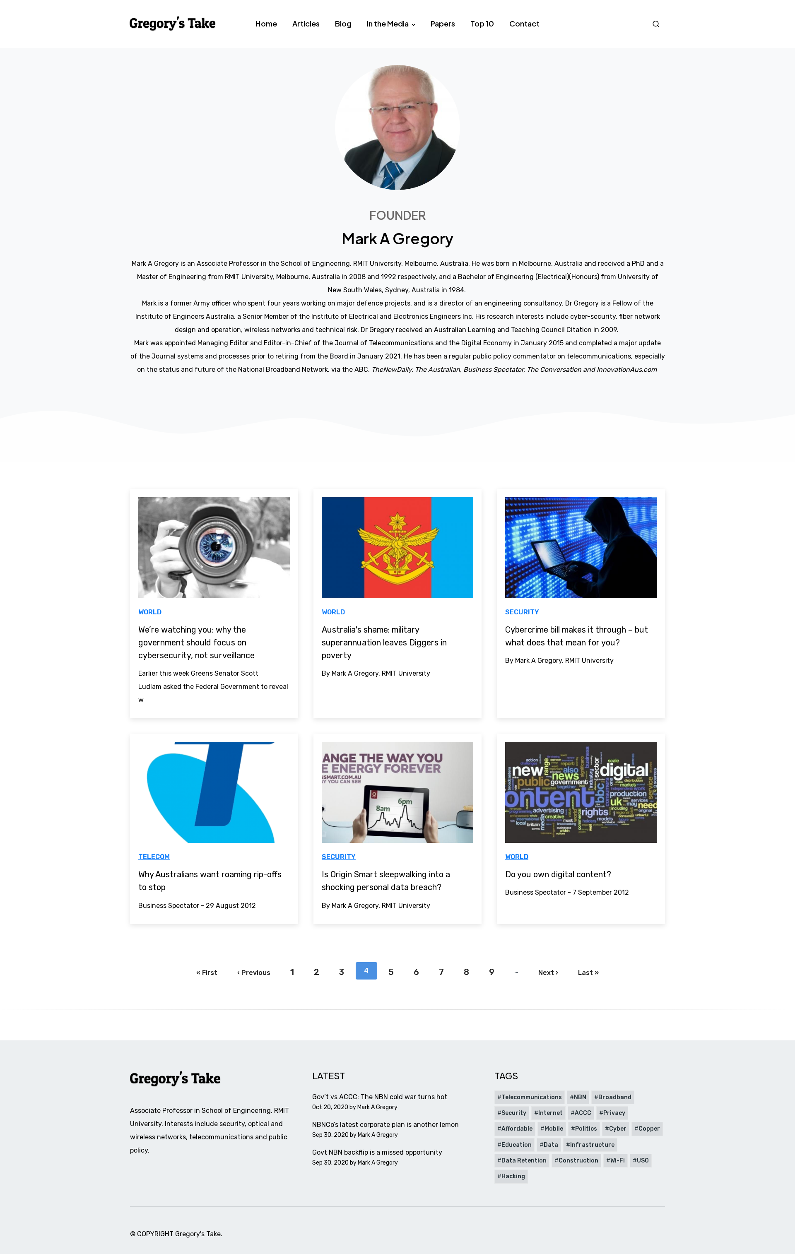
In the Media (388, 23)
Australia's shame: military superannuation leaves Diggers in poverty (384, 642)
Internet (550, 1113)
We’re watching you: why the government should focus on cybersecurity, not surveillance (196, 642)
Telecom (154, 857)
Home (266, 23)
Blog (343, 23)
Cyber (617, 1128)
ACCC (583, 1113)
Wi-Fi (617, 1160)
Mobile (553, 1128)
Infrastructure (592, 1144)
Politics (586, 1128)
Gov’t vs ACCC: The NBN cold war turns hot (379, 1097)
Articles (306, 23)
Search (657, 23)
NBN (580, 1097)
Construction (578, 1160)
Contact (524, 23)
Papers (443, 23)
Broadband (614, 1097)
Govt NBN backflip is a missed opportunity (377, 1152)
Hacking (513, 1176)
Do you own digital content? (558, 874)
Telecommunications (531, 1097)
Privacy (614, 1113)
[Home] (173, 23)
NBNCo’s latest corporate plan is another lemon (385, 1125)
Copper (649, 1128)
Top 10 (482, 23)
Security (522, 612)
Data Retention (524, 1160)
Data (551, 1144)
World (149, 612)
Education (516, 1144)
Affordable (516, 1128)
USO (643, 1160)
